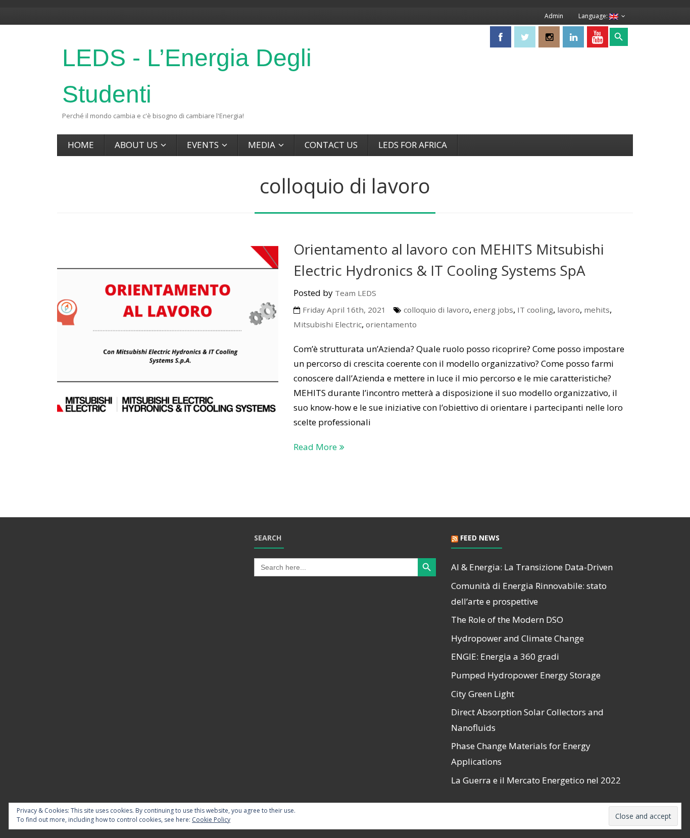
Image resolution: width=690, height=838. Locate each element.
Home (81, 145)
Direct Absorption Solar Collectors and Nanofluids (527, 719)
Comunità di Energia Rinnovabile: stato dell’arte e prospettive (529, 593)
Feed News (480, 538)
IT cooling (535, 310)
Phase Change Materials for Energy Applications (520, 753)
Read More (315, 447)
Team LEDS (355, 293)
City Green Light (482, 694)
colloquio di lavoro (436, 310)
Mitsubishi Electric (327, 324)
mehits (597, 310)
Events (203, 145)
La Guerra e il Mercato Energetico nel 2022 (536, 780)
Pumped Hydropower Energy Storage (526, 675)
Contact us (331, 145)
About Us (136, 145)
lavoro (568, 310)
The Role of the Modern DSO (507, 619)
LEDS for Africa (412, 145)
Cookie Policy (211, 819)
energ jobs (493, 310)
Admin (554, 16)
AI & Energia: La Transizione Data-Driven (532, 567)
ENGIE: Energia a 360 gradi (505, 656)
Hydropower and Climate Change (517, 638)
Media (261, 145)
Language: (593, 16)
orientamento (391, 324)
